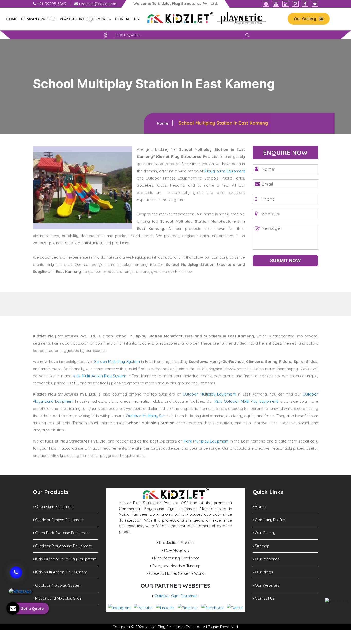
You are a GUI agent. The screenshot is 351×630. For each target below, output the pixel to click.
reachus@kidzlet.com (97, 3)
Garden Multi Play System (117, 361)
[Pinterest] (295, 4)
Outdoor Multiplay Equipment (209, 394)
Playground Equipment (84, 18)
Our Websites (266, 585)
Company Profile (38, 18)
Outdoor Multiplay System (57, 585)
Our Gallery (305, 18)
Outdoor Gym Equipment (177, 595)
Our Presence (267, 559)
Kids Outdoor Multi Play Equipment (246, 401)
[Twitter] (315, 4)
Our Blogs (263, 572)
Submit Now (285, 260)
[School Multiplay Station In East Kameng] (82, 187)
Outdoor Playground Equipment (63, 545)
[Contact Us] (16, 569)
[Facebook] (305, 4)
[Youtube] (276, 4)
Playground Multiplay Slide (58, 598)
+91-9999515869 (51, 3)
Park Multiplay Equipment (206, 441)
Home (11, 18)
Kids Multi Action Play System (99, 375)
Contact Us (127, 18)
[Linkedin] (285, 4)
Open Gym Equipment (54, 506)
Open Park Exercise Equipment (62, 532)
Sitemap (262, 545)
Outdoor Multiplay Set (145, 415)
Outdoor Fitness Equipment (59, 519)
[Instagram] (266, 4)
